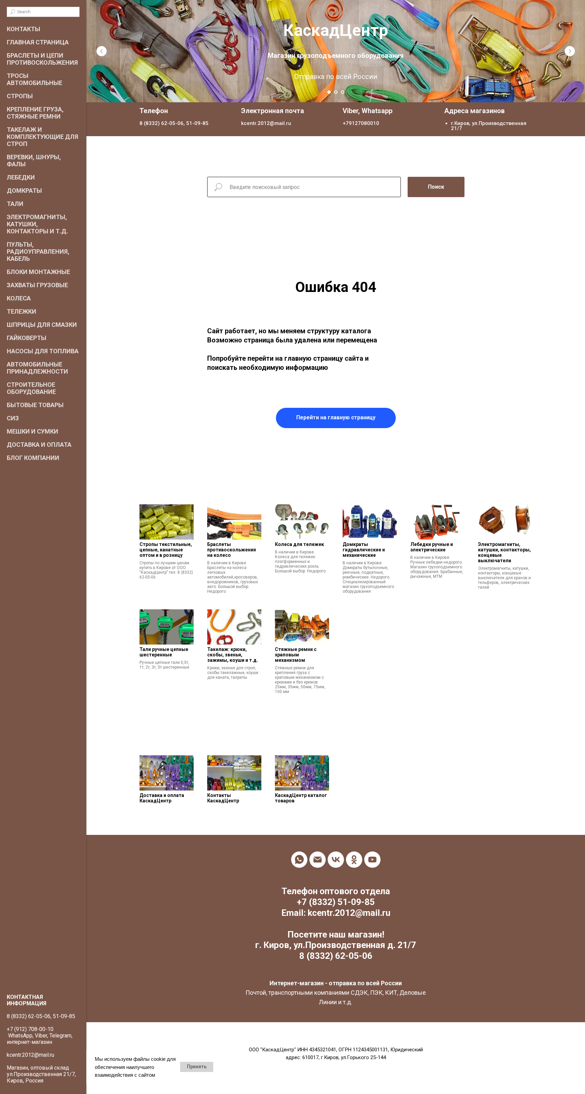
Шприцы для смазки (42, 324)
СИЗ (13, 418)
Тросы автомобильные (34, 79)
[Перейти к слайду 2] (336, 92)
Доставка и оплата (39, 444)
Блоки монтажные (38, 271)
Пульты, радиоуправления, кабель (38, 251)
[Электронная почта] (317, 859)
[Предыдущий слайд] (101, 51)
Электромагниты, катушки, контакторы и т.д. (37, 224)
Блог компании (33, 457)
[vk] (336, 859)
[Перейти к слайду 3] (342, 92)
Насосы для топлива (43, 351)
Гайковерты (26, 337)
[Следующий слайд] (570, 51)
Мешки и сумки (32, 431)
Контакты (23, 29)
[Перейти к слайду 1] (329, 92)
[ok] (354, 859)
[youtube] (372, 859)
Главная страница (38, 42)
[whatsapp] (299, 859)
